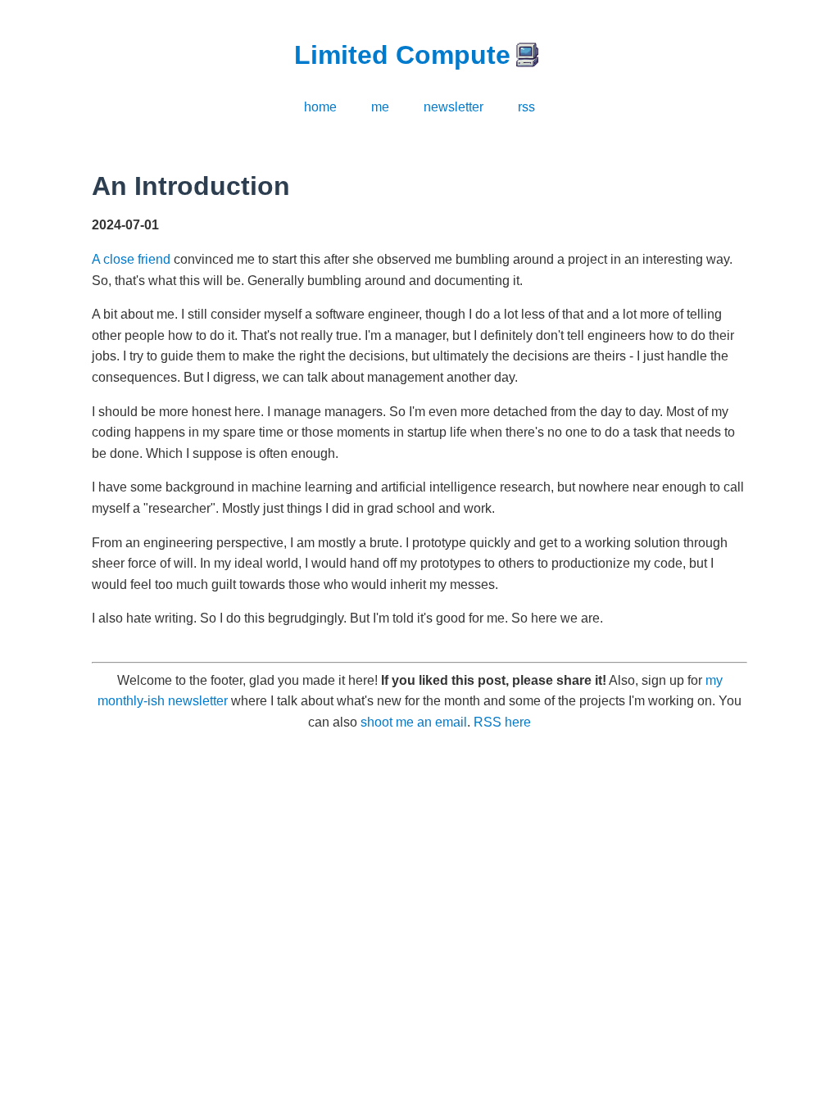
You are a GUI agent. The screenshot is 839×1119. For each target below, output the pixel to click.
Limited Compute (402, 55)
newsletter (453, 107)
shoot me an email (414, 722)
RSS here (502, 722)
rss (526, 107)
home (320, 107)
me (380, 107)
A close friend (131, 259)
